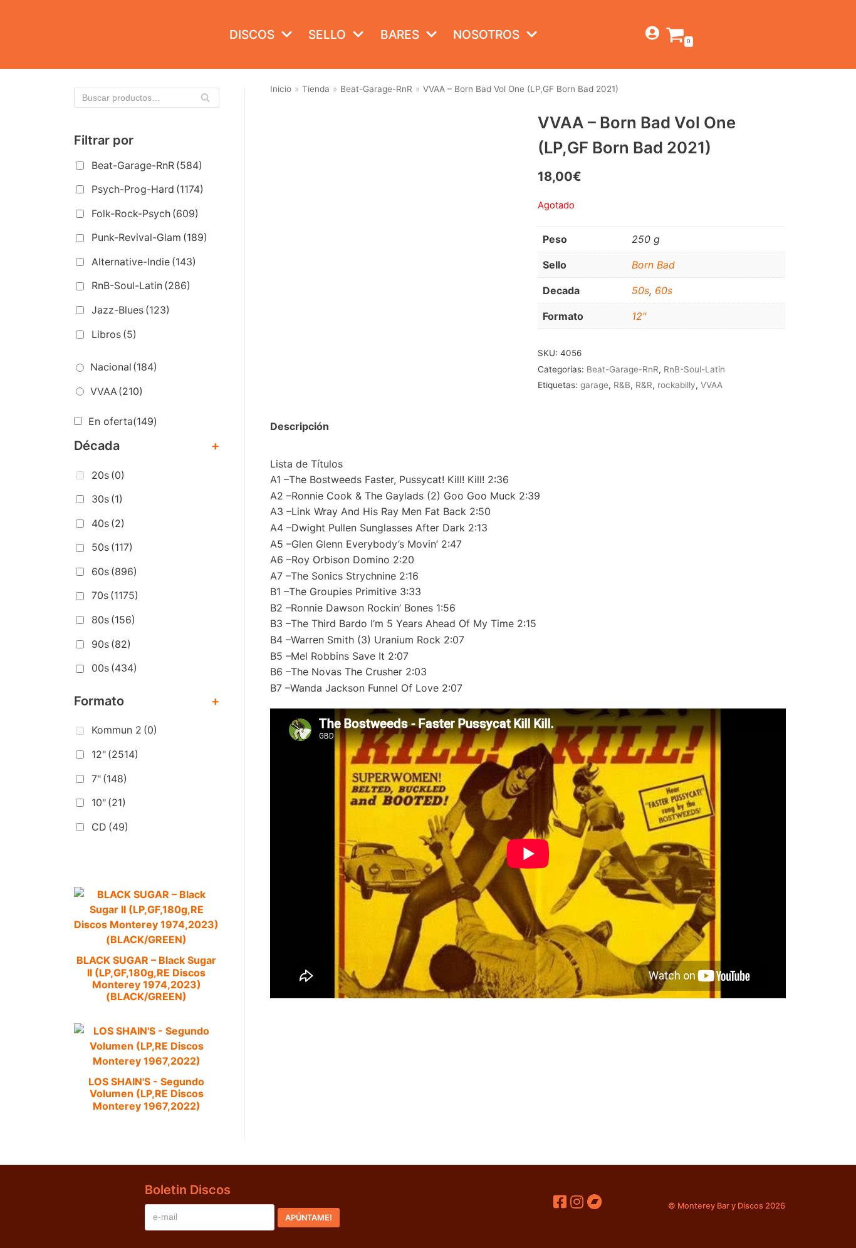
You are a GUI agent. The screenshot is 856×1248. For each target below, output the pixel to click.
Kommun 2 (124, 730)
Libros (114, 334)
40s (108, 523)
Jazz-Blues (130, 310)
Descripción (299, 426)
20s (108, 475)
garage (594, 385)
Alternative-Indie (143, 261)
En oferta (122, 421)
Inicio (280, 89)
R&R (643, 385)
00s (114, 668)
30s (107, 499)
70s (114, 595)
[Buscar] (205, 98)
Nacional (123, 367)
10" (108, 802)
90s (111, 644)
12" (114, 754)
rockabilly (676, 385)
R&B (621, 385)
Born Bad (653, 264)
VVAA (116, 391)
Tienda (316, 89)
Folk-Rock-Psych (145, 213)
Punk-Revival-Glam (149, 237)
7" (109, 778)
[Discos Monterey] (99, 34)
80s (113, 619)
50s (112, 547)
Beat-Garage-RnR (146, 165)
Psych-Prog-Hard (147, 189)
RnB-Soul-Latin (141, 285)
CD (109, 827)
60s (114, 571)
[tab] (299, 427)
